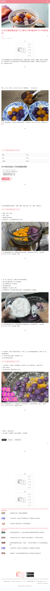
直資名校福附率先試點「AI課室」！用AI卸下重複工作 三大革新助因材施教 (28, 543)
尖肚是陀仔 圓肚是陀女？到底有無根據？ (20, 523)
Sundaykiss (3, 38)
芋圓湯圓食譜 (18, 439)
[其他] (48, 36)
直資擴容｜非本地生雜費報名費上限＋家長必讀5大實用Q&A (25, 553)
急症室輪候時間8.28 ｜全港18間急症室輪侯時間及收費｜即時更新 (27, 532)
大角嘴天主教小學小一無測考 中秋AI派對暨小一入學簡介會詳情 (26, 537)
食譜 (2, 36)
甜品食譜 (10, 439)
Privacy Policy (45, 583)
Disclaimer (40, 583)
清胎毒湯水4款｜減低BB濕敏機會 (18, 513)
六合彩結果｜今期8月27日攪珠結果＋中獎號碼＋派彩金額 (25, 518)
